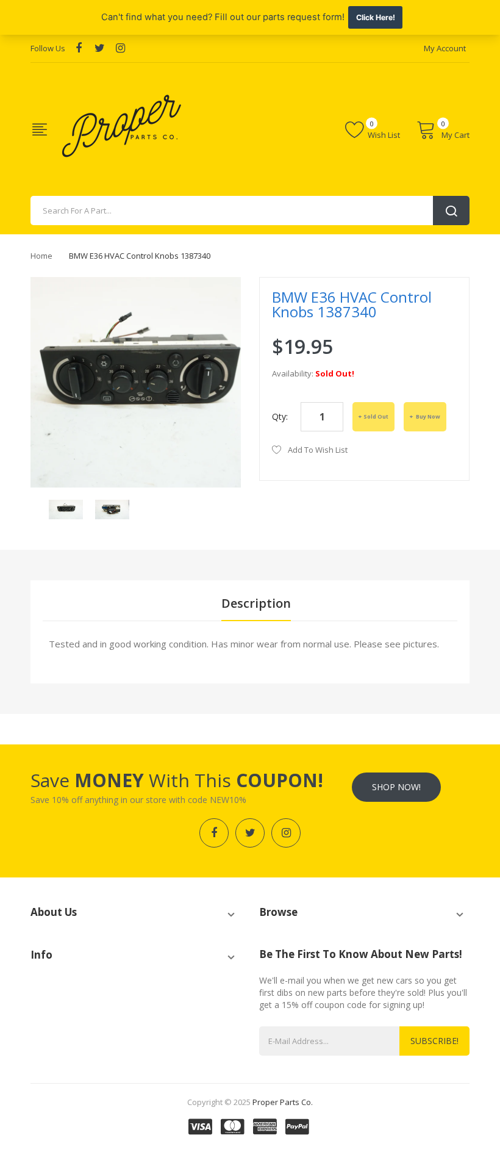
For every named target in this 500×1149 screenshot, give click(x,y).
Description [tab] (256, 603)
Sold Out (375, 416)
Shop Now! (396, 787)
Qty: (280, 416)
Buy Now (427, 416)
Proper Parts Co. (282, 1102)
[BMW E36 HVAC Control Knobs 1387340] (66, 508)
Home (41, 255)
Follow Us (47, 48)
